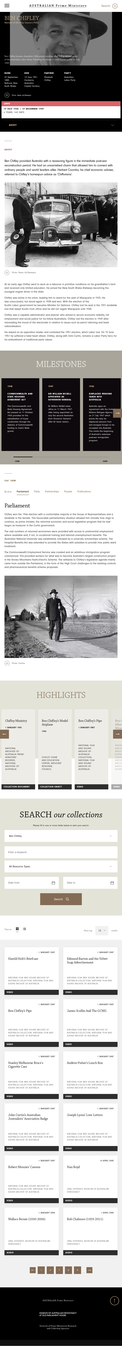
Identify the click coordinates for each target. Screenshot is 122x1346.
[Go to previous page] (33, 1270)
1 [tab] (22, 454)
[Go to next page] (89, 1270)
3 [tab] (61, 454)
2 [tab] (41, 454)
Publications (84, 491)
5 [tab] (99, 454)
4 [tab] (80, 454)
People (68, 491)
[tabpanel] (20, 414)
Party (37, 491)
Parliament (23, 491)
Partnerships (52, 491)
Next (117, 413)
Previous (4, 734)
